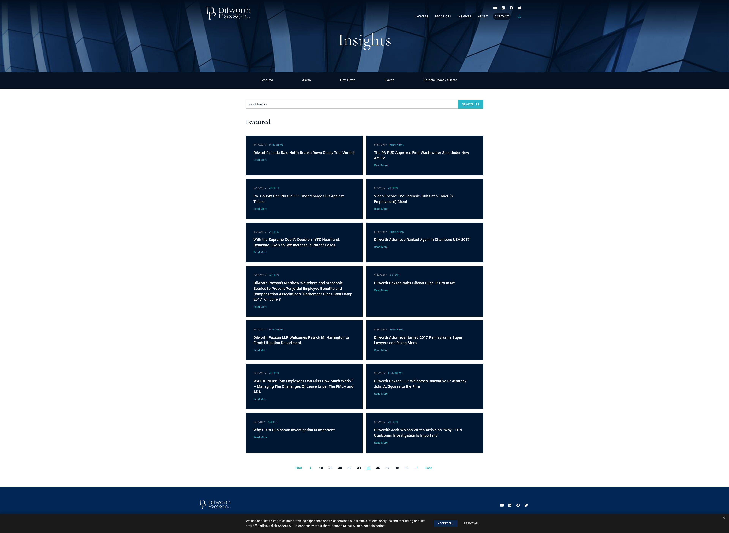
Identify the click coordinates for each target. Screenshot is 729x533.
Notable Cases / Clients (440, 80)
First (298, 468)
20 (330, 468)
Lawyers (421, 16)
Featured (266, 80)
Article (274, 188)
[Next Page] (416, 468)
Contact (502, 16)
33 (349, 468)
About (483, 16)
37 (387, 468)
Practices (443, 16)
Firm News (347, 80)
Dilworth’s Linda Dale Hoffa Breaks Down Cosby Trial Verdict (304, 152)
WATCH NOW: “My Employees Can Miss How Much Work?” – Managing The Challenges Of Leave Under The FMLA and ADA (303, 386)
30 (340, 468)
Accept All (445, 523)
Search (468, 104)
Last (428, 468)
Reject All (471, 523)
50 (406, 468)
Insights (464, 16)
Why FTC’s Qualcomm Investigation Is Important (294, 430)
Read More (260, 160)
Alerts (306, 80)
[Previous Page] (311, 468)
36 (378, 468)
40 (397, 468)
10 (321, 468)
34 (359, 468)
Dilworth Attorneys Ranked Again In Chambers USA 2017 (421, 239)
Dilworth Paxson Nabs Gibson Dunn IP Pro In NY (414, 283)
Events (389, 80)
